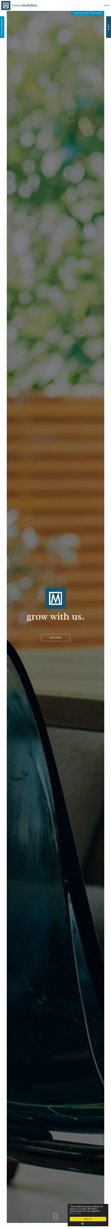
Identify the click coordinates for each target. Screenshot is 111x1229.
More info (75, 1213)
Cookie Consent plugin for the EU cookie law (88, 1223)
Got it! (88, 1219)
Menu (107, 5)
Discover (55, 637)
